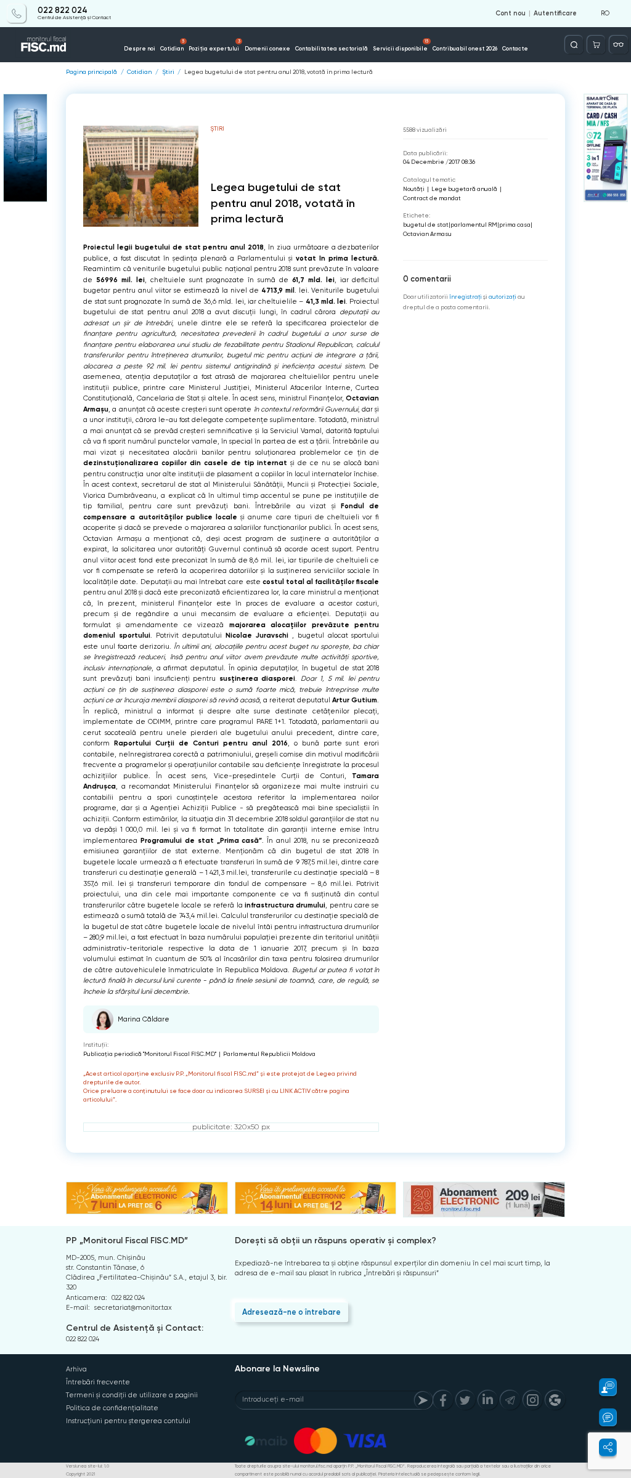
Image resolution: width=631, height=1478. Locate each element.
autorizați (502, 296)
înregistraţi (465, 296)
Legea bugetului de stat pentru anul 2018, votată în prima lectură (278, 72)
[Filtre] (618, 45)
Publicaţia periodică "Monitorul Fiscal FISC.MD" (149, 1053)
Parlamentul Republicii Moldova (269, 1053)
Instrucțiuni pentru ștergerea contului (128, 1421)
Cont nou (510, 13)
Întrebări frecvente (98, 1382)
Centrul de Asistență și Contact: (134, 1328)
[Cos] (596, 45)
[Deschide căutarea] (574, 45)
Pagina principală (91, 72)
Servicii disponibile (400, 45)
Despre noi (139, 48)
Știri (168, 72)
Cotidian (172, 45)
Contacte (515, 48)
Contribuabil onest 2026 (465, 48)
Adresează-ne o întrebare (291, 1312)
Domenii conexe (267, 48)
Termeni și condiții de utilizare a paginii (132, 1395)
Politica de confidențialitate (112, 1408)
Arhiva (76, 1369)
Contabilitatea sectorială (331, 48)
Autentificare (555, 13)
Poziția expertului (214, 45)
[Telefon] (16, 13)
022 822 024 (63, 10)
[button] (602, 1387)
